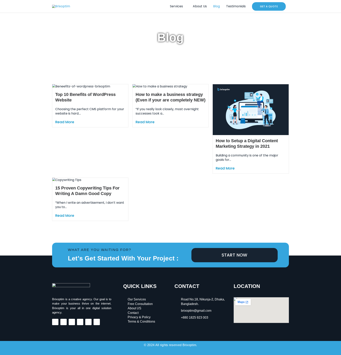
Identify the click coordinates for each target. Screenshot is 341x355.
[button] (269, 6)
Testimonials (236, 6)
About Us (200, 6)
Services (176, 6)
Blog (216, 6)
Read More (64, 122)
